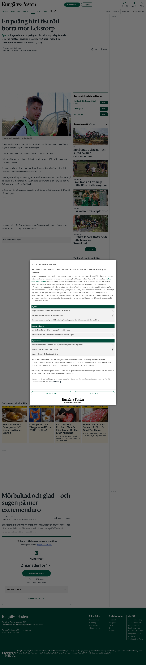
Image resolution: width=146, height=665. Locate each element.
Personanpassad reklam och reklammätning (47, 315)
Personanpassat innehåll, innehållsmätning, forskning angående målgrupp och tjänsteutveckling (65, 320)
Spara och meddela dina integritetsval (45, 354)
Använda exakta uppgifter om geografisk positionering (51, 330)
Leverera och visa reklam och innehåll (45, 349)
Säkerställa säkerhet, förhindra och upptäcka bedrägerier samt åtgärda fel (57, 345)
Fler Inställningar (52, 393)
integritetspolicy (54, 381)
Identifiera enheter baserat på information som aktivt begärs (53, 335)
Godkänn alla (94, 393)
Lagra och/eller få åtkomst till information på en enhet (51, 311)
